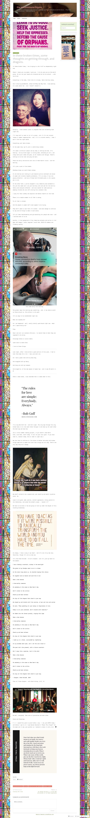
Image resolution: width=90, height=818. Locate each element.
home (14, 18)
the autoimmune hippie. (29, 7)
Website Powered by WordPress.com (45, 814)
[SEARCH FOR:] (68, 28)
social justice (48, 786)
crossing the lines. (18, 790)
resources (24, 18)
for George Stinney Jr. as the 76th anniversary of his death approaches (47, 791)
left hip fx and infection (36, 786)
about (18, 18)
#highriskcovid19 (18, 786)
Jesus (26, 786)
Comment (52, 810)
